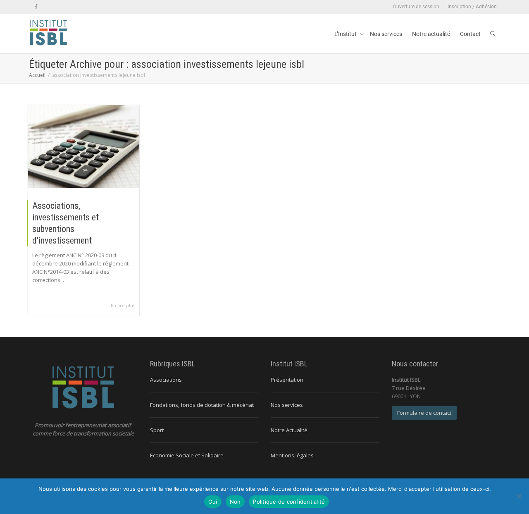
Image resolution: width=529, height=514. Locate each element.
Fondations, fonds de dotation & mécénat (202, 405)
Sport (157, 430)
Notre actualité (431, 34)
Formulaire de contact (424, 412)
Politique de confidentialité (289, 501)
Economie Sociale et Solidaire (187, 455)
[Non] (519, 496)
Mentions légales (292, 455)
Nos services (386, 34)
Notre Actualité (289, 430)
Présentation (287, 379)
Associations (166, 379)
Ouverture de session (416, 7)
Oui (212, 501)
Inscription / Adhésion (472, 7)
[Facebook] (36, 7)
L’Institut (346, 34)
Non (235, 501)
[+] (83, 146)
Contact (470, 34)
